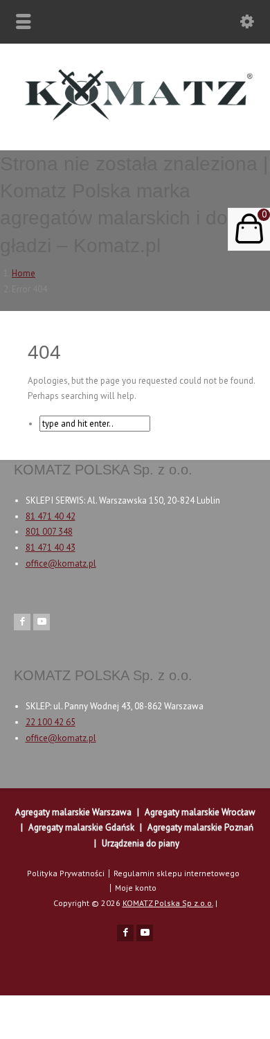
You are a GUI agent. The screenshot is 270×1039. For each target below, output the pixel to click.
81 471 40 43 (50, 547)
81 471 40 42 (50, 516)
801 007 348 (49, 532)
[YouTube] (41, 622)
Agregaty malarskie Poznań (200, 827)
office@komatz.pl (61, 563)
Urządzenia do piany (140, 843)
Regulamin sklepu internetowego (177, 873)
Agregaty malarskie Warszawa (73, 812)
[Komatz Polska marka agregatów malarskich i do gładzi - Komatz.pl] (135, 121)
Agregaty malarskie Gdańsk (81, 827)
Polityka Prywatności (66, 873)
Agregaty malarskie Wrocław (200, 812)
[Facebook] (22, 622)
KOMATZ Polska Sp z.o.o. (168, 903)
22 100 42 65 (50, 722)
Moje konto (135, 887)
